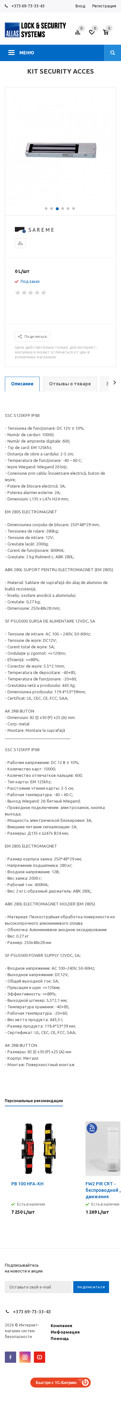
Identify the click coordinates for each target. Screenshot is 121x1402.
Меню (26, 52)
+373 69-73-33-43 (28, 6)
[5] (44, 293)
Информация (65, 1332)
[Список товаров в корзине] (110, 34)
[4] (37, 293)
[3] (31, 293)
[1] (18, 293)
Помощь (60, 1338)
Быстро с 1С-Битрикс (56, 1382)
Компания (61, 1325)
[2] (24, 293)
